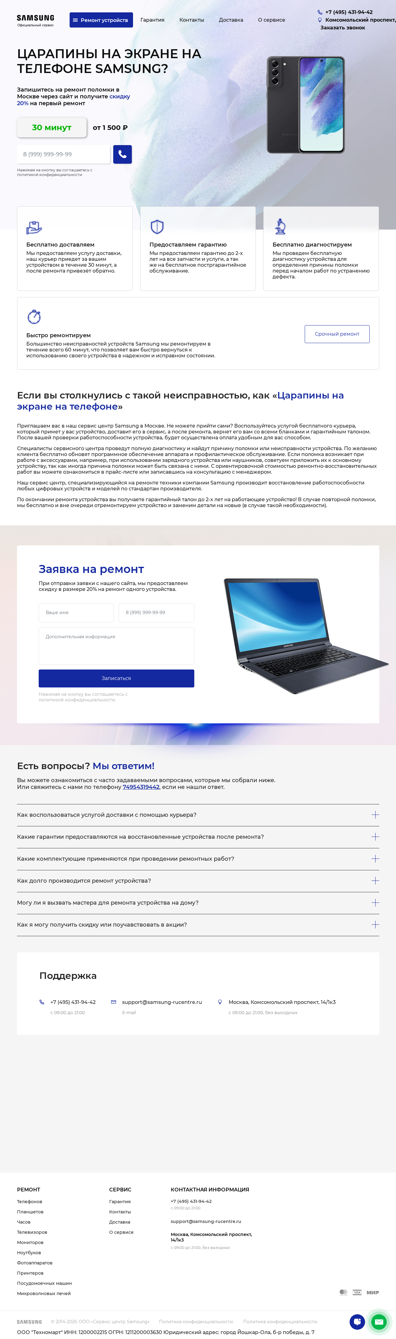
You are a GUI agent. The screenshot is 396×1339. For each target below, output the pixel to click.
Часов (24, 1222)
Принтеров (30, 1273)
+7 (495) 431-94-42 (191, 1201)
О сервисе (121, 1232)
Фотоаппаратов (35, 1263)
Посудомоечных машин (44, 1283)
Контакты (120, 1212)
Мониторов (30, 1242)
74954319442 (141, 787)
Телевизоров (32, 1232)
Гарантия (120, 1201)
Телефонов (29, 1201)
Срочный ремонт (337, 334)
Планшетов (30, 1212)
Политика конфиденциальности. (196, 1321)
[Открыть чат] (357, 1322)
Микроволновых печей (44, 1293)
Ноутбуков (29, 1252)
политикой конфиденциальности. (50, 174)
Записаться (116, 678)
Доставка (119, 1222)
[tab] (198, 993)
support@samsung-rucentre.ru (206, 1221)
